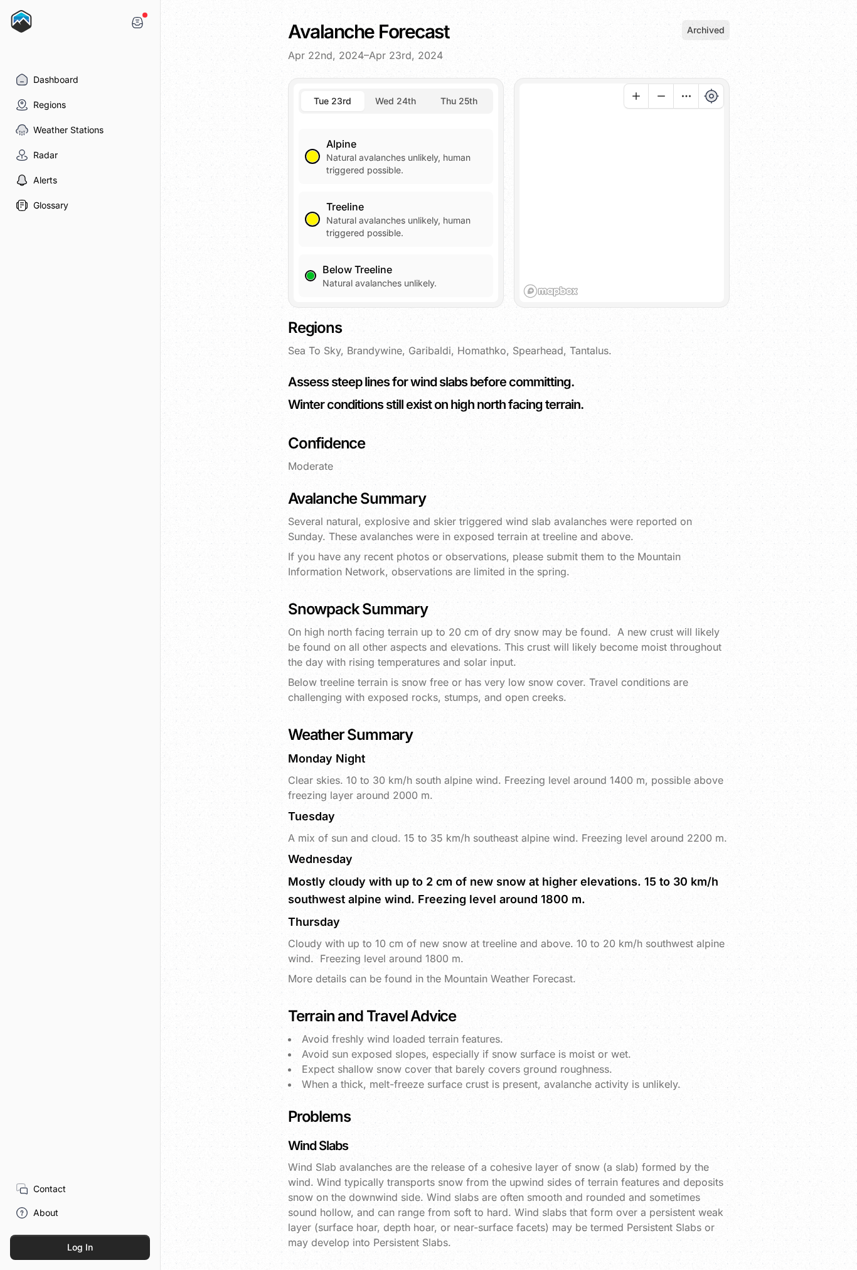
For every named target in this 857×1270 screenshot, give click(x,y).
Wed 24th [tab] (395, 100)
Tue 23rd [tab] (332, 100)
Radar (45, 154)
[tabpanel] (396, 205)
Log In (80, 1247)
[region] (621, 193)
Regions (49, 104)
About (45, 1212)
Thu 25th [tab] (458, 100)
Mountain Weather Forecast (508, 978)
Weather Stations (68, 129)
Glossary (50, 205)
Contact (49, 1188)
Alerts (45, 180)
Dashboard (55, 79)
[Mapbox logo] (550, 291)
